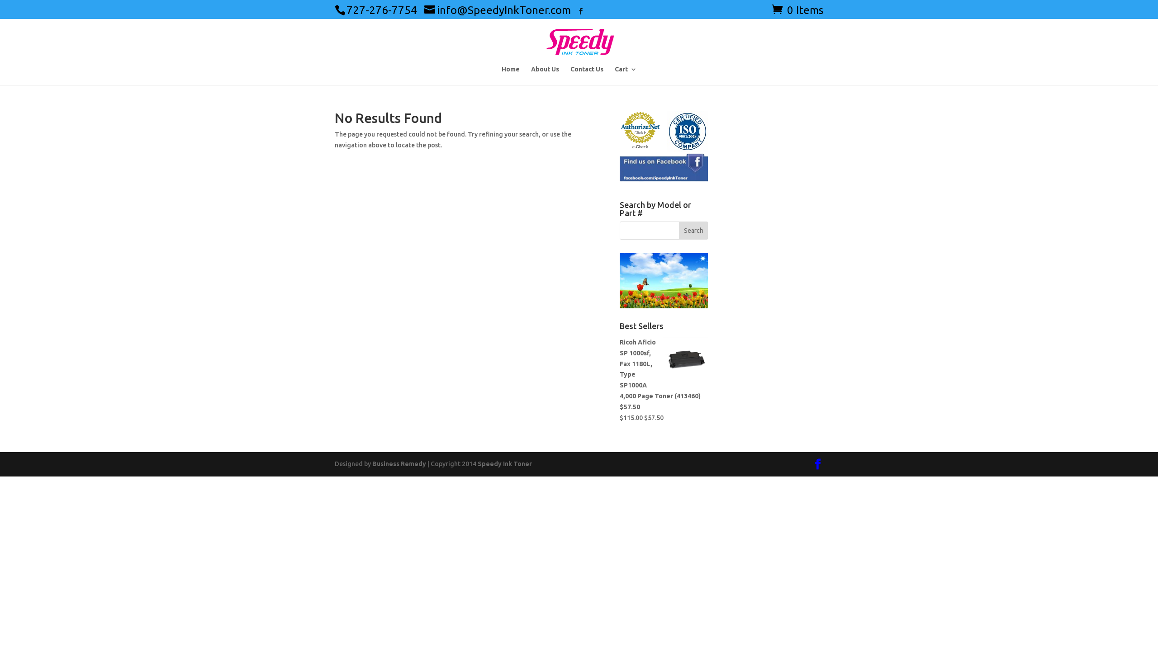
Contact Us (586, 69)
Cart (621, 69)
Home (511, 69)
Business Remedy (399, 463)
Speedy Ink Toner (505, 463)
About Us (545, 69)
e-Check (640, 147)
